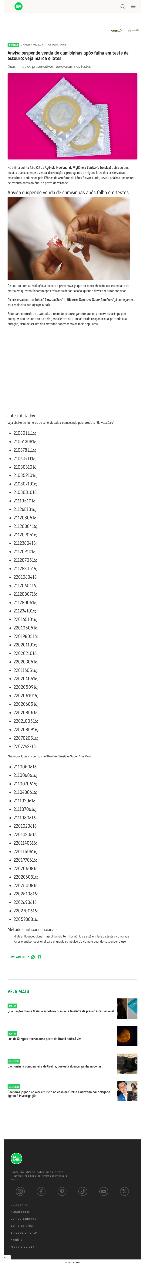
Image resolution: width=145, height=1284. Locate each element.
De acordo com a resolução (25, 286)
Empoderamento (24, 1232)
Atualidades (20, 1211)
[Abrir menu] (133, 6)
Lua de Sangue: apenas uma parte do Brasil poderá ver (44, 1039)
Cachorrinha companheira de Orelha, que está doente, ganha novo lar (54, 1066)
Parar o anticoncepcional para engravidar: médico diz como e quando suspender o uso (70, 941)
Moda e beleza (22, 1246)
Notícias (13, 44)
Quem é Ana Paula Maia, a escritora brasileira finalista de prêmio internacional (61, 1011)
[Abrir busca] (122, 6)
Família (16, 1239)
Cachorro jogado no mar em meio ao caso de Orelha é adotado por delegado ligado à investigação (59, 1094)
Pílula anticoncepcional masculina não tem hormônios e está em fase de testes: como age (71, 936)
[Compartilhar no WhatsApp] (33, 957)
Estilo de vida (22, 1225)
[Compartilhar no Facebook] (39, 957)
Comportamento (23, 1218)
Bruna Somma (59, 44)
